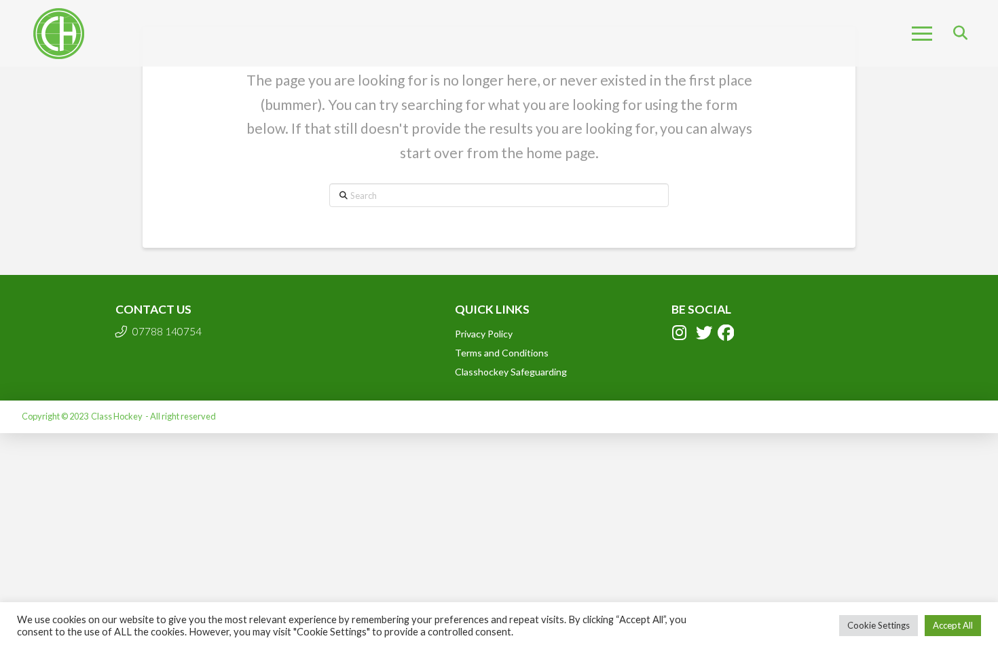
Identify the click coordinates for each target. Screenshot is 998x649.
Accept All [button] (953, 625)
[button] (922, 33)
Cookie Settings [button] (878, 625)
